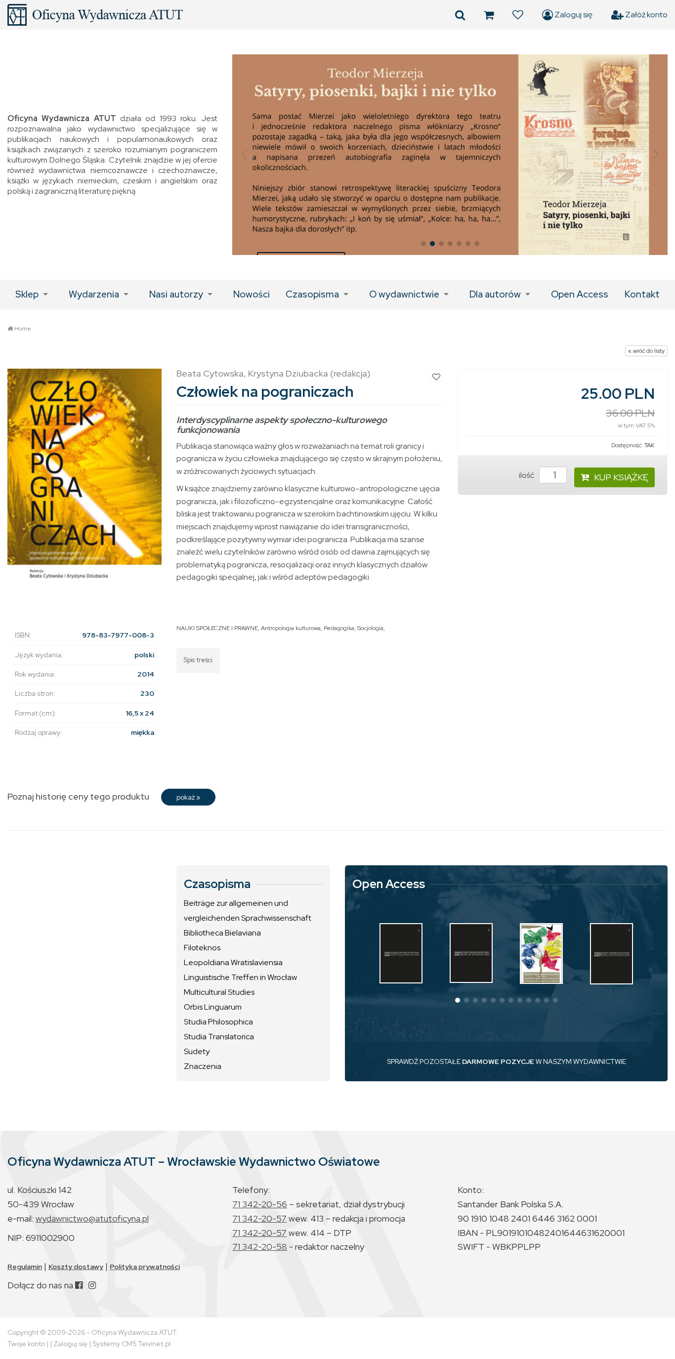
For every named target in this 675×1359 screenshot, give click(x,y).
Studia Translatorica (219, 1036)
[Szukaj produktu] (460, 14)
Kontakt (642, 294)
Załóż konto (646, 14)
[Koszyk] (489, 14)
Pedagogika (339, 628)
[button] (244, 155)
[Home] (95, 15)
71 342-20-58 (259, 1246)
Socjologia (370, 628)
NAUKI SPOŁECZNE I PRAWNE (217, 628)
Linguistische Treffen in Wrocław (240, 977)
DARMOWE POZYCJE (498, 1061)
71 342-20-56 (259, 1204)
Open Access (579, 294)
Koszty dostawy (75, 1266)
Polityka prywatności (145, 1266)
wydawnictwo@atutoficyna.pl (92, 1218)
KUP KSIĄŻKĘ (621, 477)
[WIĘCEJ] (401, 953)
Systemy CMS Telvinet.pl (131, 1343)
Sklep (27, 294)
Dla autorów (495, 294)
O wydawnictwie (404, 294)
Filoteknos (202, 947)
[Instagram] (92, 1285)
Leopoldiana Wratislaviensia (233, 962)
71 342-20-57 (259, 1218)
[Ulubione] (517, 14)
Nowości (251, 294)
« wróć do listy (646, 351)
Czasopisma (312, 294)
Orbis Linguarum (213, 1007)
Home (22, 329)
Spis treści (198, 660)
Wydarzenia (94, 294)
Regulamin (24, 1266)
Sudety (197, 1051)
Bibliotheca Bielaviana (222, 933)
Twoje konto (26, 1343)
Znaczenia (202, 1066)
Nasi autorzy (176, 294)
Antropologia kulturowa (291, 628)
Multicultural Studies (219, 992)
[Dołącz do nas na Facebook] (79, 1285)
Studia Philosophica (218, 1022)
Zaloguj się (572, 14)
